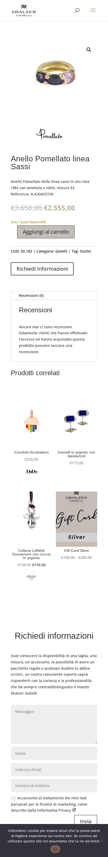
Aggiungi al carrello (46, 231)
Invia (85, 821)
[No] (101, 840)
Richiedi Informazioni (42, 268)
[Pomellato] (50, 136)
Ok (55, 849)
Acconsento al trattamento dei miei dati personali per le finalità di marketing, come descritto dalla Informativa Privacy (49, 804)
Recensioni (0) (31, 295)
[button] (89, 49)
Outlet (85, 251)
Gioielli (61, 251)
